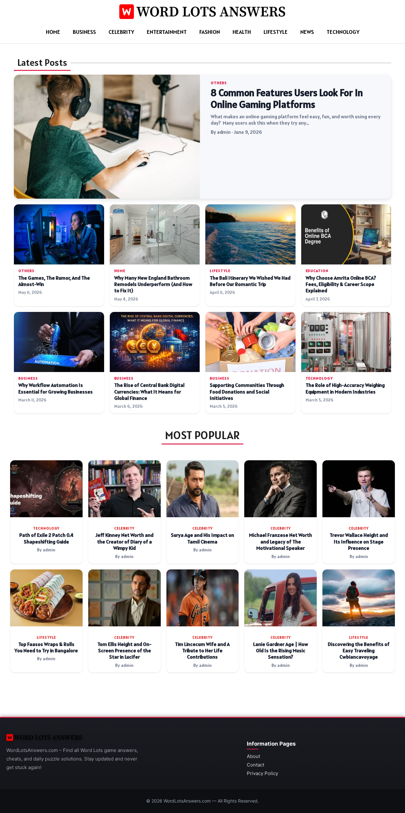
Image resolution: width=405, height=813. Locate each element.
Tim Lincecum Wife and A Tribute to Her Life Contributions (202, 651)
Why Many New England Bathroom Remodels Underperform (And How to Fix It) (153, 284)
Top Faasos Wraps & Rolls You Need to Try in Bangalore (46, 647)
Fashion (209, 31)
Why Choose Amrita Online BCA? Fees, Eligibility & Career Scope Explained (341, 284)
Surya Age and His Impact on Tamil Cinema (202, 538)
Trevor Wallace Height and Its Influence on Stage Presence (359, 541)
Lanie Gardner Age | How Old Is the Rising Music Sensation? (280, 651)
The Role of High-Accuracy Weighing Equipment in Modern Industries (345, 388)
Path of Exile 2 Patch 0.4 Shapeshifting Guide (46, 538)
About (253, 756)
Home (53, 31)
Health (242, 31)
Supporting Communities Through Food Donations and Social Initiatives (247, 391)
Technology (343, 31)
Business (84, 31)
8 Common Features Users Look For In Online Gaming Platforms (287, 98)
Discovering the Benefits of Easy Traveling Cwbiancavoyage (358, 651)
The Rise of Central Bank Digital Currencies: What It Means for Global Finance (149, 391)
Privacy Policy (262, 773)
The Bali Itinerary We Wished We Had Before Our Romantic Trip (250, 281)
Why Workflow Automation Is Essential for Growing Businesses (55, 388)
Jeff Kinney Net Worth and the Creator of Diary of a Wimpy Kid (124, 541)
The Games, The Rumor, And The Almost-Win (54, 281)
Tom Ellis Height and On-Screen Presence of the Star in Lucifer (124, 651)
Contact (255, 765)
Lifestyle (276, 31)
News (307, 31)
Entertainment (167, 31)
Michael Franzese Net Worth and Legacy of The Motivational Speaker (280, 541)
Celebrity (121, 31)
